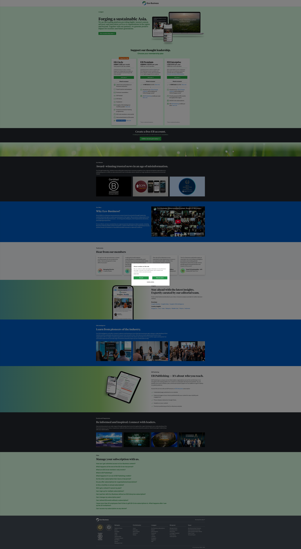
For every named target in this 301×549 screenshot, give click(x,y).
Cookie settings (150, 282)
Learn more (136, 273)
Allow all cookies (160, 277)
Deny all (141, 277)
